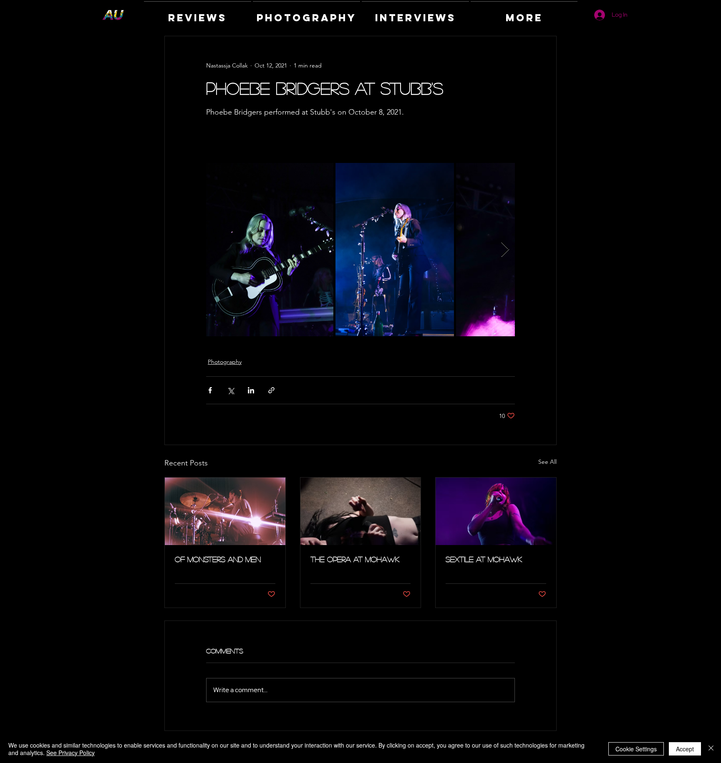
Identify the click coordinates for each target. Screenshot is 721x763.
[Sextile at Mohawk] (496, 511)
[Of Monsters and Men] (225, 511)
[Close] (711, 748)
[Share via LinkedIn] (251, 390)
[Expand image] (269, 249)
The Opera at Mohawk (354, 559)
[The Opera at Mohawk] (360, 511)
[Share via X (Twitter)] (230, 390)
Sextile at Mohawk (484, 559)
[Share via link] (271, 390)
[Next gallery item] (505, 250)
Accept (685, 749)
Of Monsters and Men (218, 559)
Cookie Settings (636, 749)
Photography (225, 361)
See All (547, 461)
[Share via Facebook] (210, 390)
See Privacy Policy (70, 752)
